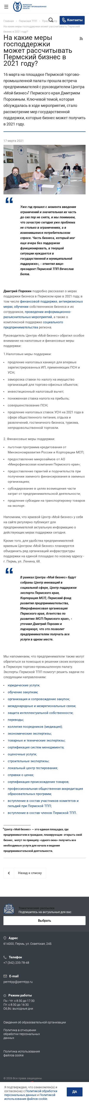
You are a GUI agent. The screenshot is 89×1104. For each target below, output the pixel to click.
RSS (81, 38)
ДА (74, 1092)
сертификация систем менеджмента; (36, 747)
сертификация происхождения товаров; (38, 782)
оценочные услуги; (22, 754)
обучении (21, 307)
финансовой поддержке (38, 301)
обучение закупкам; (23, 692)
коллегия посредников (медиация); (35, 727)
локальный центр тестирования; (33, 768)
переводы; (16, 720)
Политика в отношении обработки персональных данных (21, 1034)
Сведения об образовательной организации (34, 1022)
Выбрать (44, 921)
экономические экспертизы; (30, 733)
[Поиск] (51, 20)
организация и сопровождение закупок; (39, 699)
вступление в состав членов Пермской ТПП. (42, 813)
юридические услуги (23, 685)
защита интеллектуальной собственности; (40, 713)
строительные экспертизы (28, 761)
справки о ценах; (21, 775)
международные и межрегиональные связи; (42, 706)
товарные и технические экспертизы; (36, 740)
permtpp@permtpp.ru (18, 982)
